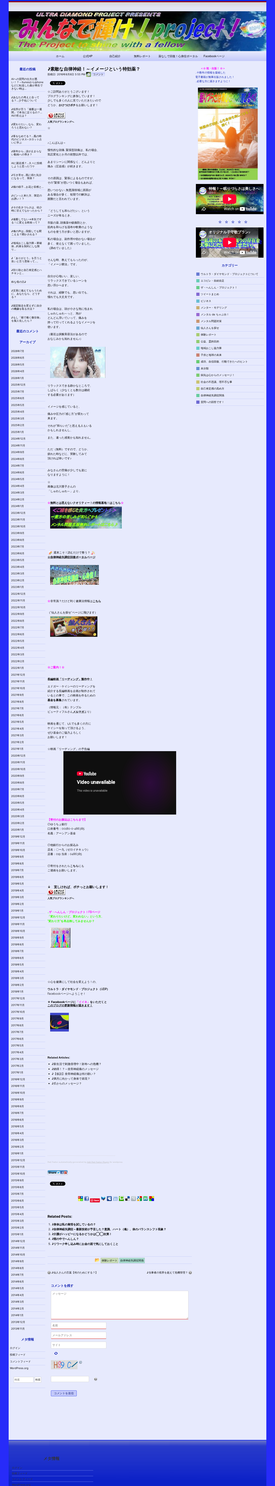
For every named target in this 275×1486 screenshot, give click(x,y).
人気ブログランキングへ (61, 121)
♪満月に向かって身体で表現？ (71, 1078)
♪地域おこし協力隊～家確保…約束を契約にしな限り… (26, 246)
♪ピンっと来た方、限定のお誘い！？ (26, 197)
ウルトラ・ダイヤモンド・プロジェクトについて (229, 273)
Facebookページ (214, 56)
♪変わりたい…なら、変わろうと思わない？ (26, 126)
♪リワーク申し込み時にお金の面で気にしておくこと (85, 1243)
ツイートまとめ (210, 294)
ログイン (15, 1348)
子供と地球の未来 (211, 354)
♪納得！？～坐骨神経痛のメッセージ (75, 1069)
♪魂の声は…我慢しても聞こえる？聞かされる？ (26, 232)
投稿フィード (18, 1354)
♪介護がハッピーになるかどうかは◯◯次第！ (82, 1234)
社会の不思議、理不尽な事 (216, 381)
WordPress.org (19, 1368)
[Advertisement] (81, 1127)
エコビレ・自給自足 (212, 280)
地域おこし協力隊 (211, 348)
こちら (74, 865)
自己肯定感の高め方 (212, 388)
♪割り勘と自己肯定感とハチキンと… (26, 271)
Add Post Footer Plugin (98, 1162)
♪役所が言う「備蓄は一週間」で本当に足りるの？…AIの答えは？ (26, 112)
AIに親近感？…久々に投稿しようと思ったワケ (26, 164)
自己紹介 (115, 56)
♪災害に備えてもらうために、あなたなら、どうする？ (26, 293)
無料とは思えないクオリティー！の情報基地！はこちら (85, 502)
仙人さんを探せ (210, 327)
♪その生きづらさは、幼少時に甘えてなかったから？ (27, 209)
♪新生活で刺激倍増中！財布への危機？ (76, 1064)
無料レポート (142, 56)
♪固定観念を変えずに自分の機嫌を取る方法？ (26, 307)
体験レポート (208, 334)
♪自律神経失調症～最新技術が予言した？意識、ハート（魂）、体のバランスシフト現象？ (109, 1229)
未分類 (205, 368)
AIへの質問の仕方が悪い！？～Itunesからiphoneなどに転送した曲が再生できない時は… (27, 83)
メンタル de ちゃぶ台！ (215, 314)
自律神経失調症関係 (212, 395)
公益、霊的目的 (210, 341)
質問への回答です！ (212, 402)
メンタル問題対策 (211, 321)
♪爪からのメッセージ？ (67, 1083)
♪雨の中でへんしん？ (65, 1238)
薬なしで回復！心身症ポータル (178, 56)
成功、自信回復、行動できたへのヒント (224, 361)
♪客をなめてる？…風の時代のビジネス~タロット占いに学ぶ (26, 139)
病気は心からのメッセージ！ (218, 375)
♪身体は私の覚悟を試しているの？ (74, 1224)
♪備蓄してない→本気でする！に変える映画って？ (26, 221)
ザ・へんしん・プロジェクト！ (219, 287)
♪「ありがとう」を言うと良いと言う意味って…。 (26, 259)
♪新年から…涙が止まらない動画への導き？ (26, 153)
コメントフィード (20, 1361)
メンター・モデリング (214, 307)
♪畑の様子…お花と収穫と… (27, 186)
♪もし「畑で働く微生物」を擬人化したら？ (26, 319)
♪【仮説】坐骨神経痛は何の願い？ (74, 1073)
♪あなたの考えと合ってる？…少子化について (25, 99)
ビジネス (206, 300)
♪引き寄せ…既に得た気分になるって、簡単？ (26, 176)
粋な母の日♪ (18, 281)
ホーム (60, 56)
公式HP (87, 56)
